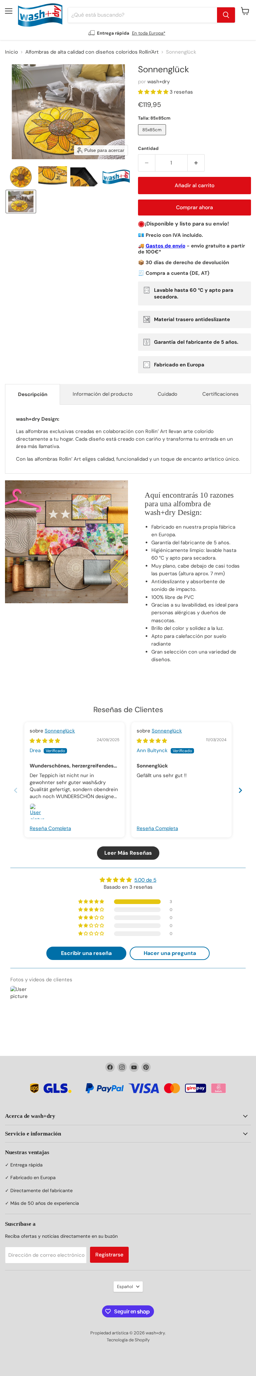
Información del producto (103, 394)
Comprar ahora (194, 207)
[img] (45, 740)
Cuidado (167, 394)
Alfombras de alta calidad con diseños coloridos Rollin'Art (92, 52)
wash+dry (158, 81)
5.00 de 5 (145, 880)
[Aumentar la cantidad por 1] (196, 163)
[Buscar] (226, 15)
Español (125, 1286)
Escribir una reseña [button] (86, 953)
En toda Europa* (148, 33)
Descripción (32, 394)
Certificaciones (220, 394)
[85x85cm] (153, 137)
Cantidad (148, 148)
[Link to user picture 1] (38, 811)
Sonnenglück (60, 730)
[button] (21, 177)
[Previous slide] (15, 790)
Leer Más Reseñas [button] (128, 852)
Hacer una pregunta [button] (170, 953)
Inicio (11, 52)
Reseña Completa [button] (50, 828)
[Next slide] (240, 790)
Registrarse (109, 1254)
